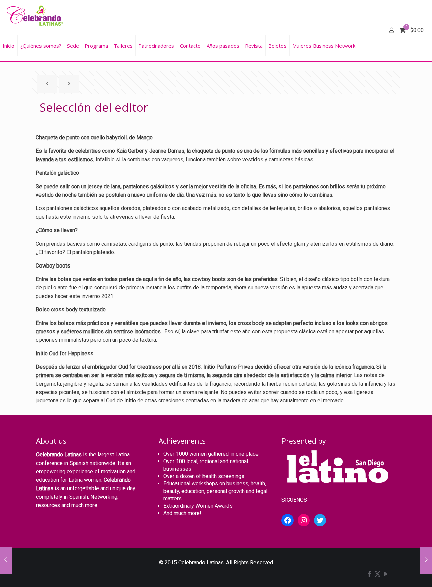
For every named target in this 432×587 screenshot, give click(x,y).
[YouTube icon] (386, 574)
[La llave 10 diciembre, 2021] (426, 560)
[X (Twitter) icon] (377, 574)
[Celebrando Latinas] (36, 15)
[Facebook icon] (369, 574)
